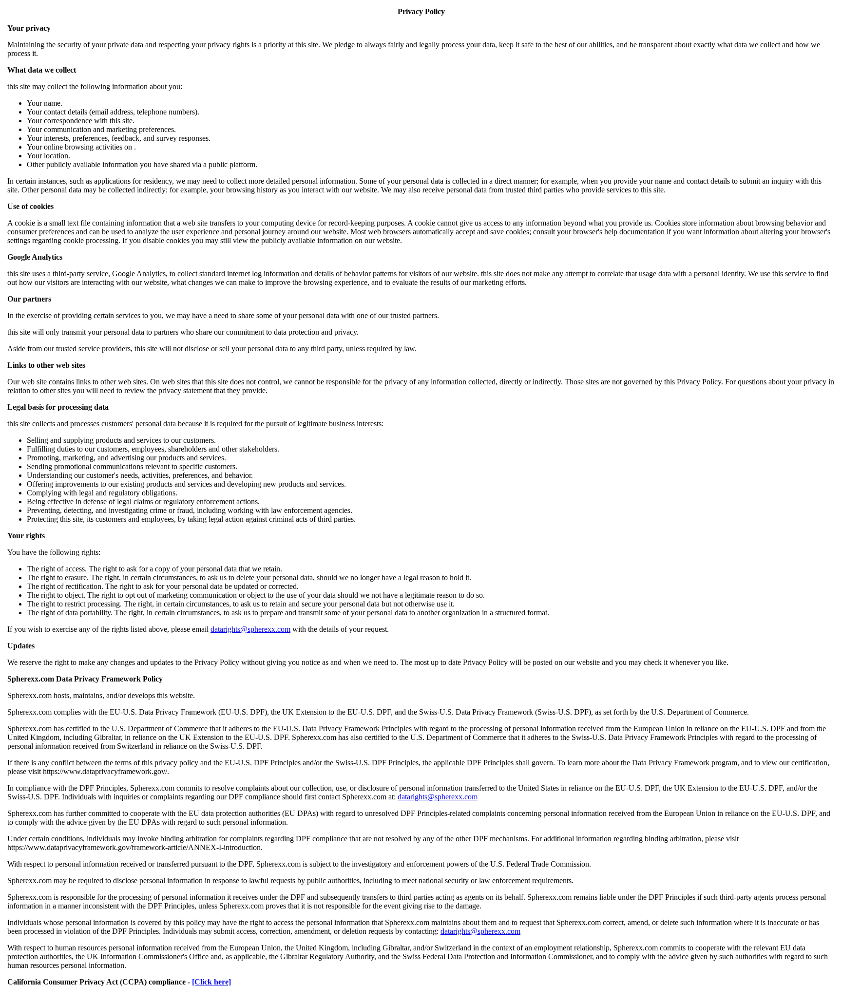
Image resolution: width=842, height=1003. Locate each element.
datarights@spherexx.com (250, 629)
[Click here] (211, 982)
